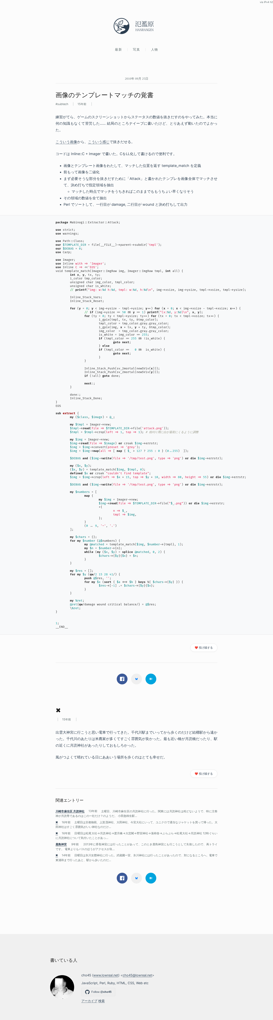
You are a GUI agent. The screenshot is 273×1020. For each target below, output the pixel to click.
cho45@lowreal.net (137, 975)
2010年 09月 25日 (136, 78)
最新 (118, 49)
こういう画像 (66, 142)
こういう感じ (99, 142)
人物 (154, 49)
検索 (101, 1001)
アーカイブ (89, 1001)
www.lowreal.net (105, 975)
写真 (136, 49)
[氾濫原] (136, 26)
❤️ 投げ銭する (204, 647)
